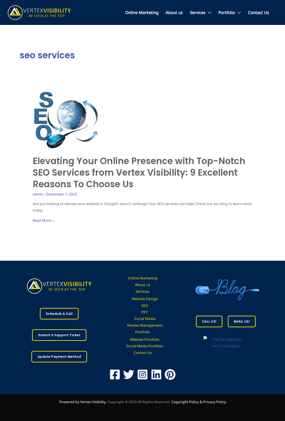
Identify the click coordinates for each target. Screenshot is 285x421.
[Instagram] (142, 374)
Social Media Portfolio (144, 346)
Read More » (43, 220)
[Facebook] (114, 374)
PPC (144, 312)
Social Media (144, 318)
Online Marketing (142, 12)
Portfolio (226, 12)
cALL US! (209, 321)
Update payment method (59, 356)
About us (174, 12)
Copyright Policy (185, 401)
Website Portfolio (144, 339)
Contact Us (258, 12)
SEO (144, 305)
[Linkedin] (156, 374)
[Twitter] (128, 374)
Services (198, 12)
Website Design (145, 298)
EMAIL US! (242, 321)
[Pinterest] (170, 374)
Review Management (145, 325)
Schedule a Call (59, 313)
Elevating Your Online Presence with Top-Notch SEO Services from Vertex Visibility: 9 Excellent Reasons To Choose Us (139, 172)
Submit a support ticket (59, 335)
